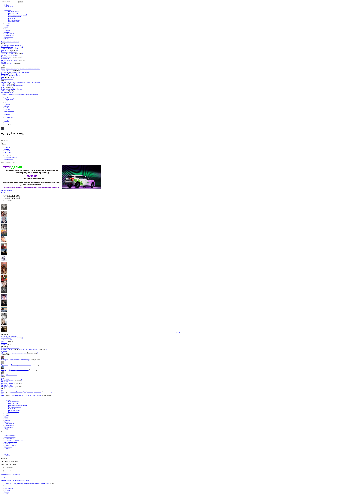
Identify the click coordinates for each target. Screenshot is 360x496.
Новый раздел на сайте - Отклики (11, 89)
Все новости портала (7, 92)
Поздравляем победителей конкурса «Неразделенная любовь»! (21, 82)
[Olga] (4, 286)
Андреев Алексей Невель (9, 60)
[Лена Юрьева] (4, 261)
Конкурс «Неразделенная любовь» (12, 85)
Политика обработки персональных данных (15, 480)
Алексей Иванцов (6, 64)
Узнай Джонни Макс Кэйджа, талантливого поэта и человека (20, 69)
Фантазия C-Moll (6, 385)
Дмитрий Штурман (7, 380)
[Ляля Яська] (4, 222)
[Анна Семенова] (4, 216)
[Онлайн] (2, 358)
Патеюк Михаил (6, 57)
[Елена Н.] (4, 267)
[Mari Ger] (4, 235)
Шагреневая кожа (11, 375)
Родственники (5, 58)
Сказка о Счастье (6, 339)
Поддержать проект (7, 190)
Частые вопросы (6, 42)
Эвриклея (4, 351)
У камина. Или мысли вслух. (28, 349)
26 (14, 84)
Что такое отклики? (7, 79)
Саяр (2, 375)
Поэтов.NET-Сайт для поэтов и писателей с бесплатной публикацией (27, 483)
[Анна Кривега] (4, 248)
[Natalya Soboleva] (4, 210)
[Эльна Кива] (4, 242)
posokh (3, 344)
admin (2, 84)
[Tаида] (4, 229)
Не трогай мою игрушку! (9, 336)
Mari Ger (3, 341)
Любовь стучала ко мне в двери (20, 360)
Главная (7, 114)
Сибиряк (3, 370)
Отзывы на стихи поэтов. (18, 353)
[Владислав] (4, 312)
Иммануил (4, 74)
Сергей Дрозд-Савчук (8, 53)
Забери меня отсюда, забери (9, 48)
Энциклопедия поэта (31, 94)
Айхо (2, 77)
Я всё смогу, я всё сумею (8, 52)
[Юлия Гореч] (4, 331)
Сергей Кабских (6, 70)
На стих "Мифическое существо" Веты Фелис (15, 72)
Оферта (3, 477)
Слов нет (4, 343)
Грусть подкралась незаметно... (11, 45)
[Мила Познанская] (4, 324)
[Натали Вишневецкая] (4, 273)
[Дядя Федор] (4, 305)
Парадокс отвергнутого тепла (10, 75)
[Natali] (4, 318)
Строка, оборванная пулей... (10, 348)
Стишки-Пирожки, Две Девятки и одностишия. (25, 392)
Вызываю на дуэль (10, 157)
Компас (3, 378)
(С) (2, 390)
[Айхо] (4, 280)
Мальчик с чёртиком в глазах (10, 55)
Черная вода (5, 381)
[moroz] (4, 299)
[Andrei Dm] (4, 254)
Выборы (3, 62)
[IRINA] (4, 293)
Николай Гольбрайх (7, 47)
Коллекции (15, 42)
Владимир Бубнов (6, 349)
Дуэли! (3, 192)
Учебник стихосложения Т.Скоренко (12, 94)
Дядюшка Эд (5, 365)
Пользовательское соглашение (10, 474)
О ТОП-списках (180, 332)
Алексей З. (4, 50)
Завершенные (8, 159)
